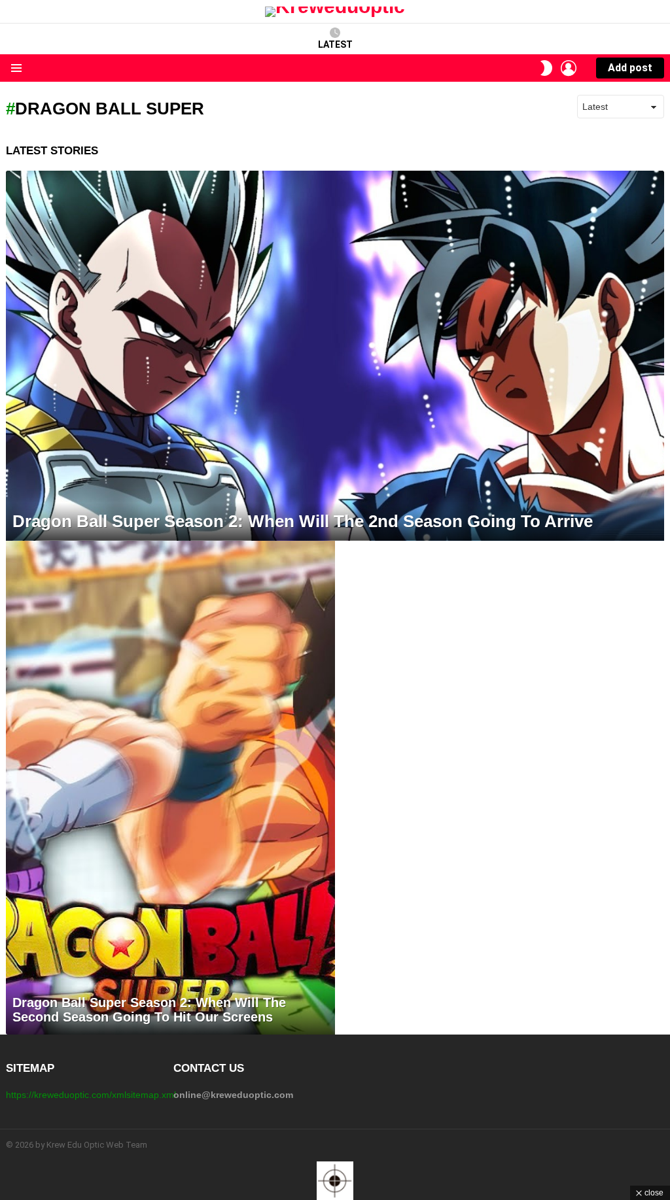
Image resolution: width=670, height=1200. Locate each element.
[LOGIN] (568, 68)
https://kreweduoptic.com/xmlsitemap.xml (91, 1094)
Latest (335, 44)
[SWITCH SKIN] (546, 68)
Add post (630, 67)
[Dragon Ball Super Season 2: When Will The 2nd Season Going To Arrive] (335, 356)
